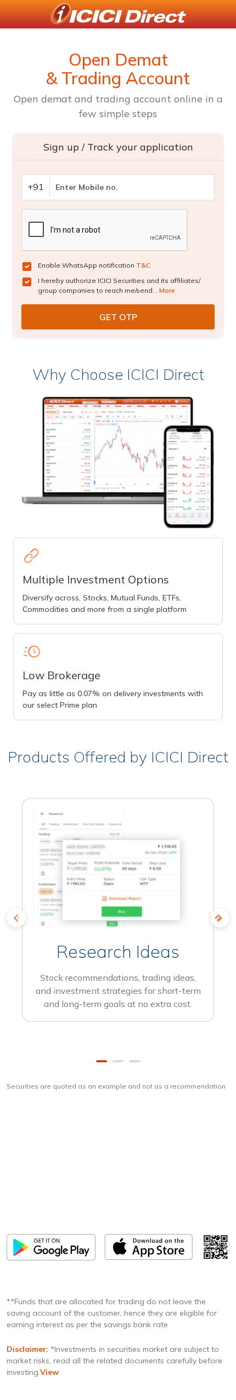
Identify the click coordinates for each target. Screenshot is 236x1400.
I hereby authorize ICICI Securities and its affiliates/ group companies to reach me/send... (119, 285)
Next (219, 917)
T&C (143, 265)
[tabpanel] (118, 921)
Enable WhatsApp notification (94, 265)
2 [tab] (118, 1061)
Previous (16, 917)
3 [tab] (134, 1061)
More (167, 290)
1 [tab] (101, 1061)
